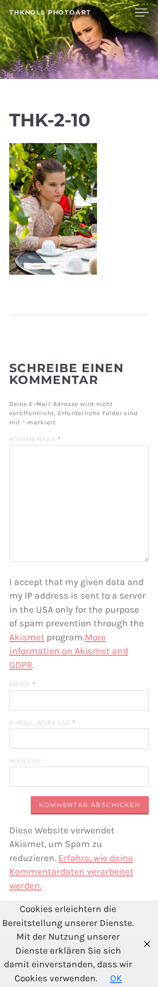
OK (116, 978)
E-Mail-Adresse (42, 723)
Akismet (26, 637)
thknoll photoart (50, 12)
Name (22, 684)
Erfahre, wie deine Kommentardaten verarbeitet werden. (71, 872)
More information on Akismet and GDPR (68, 651)
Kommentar (35, 439)
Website (25, 761)
